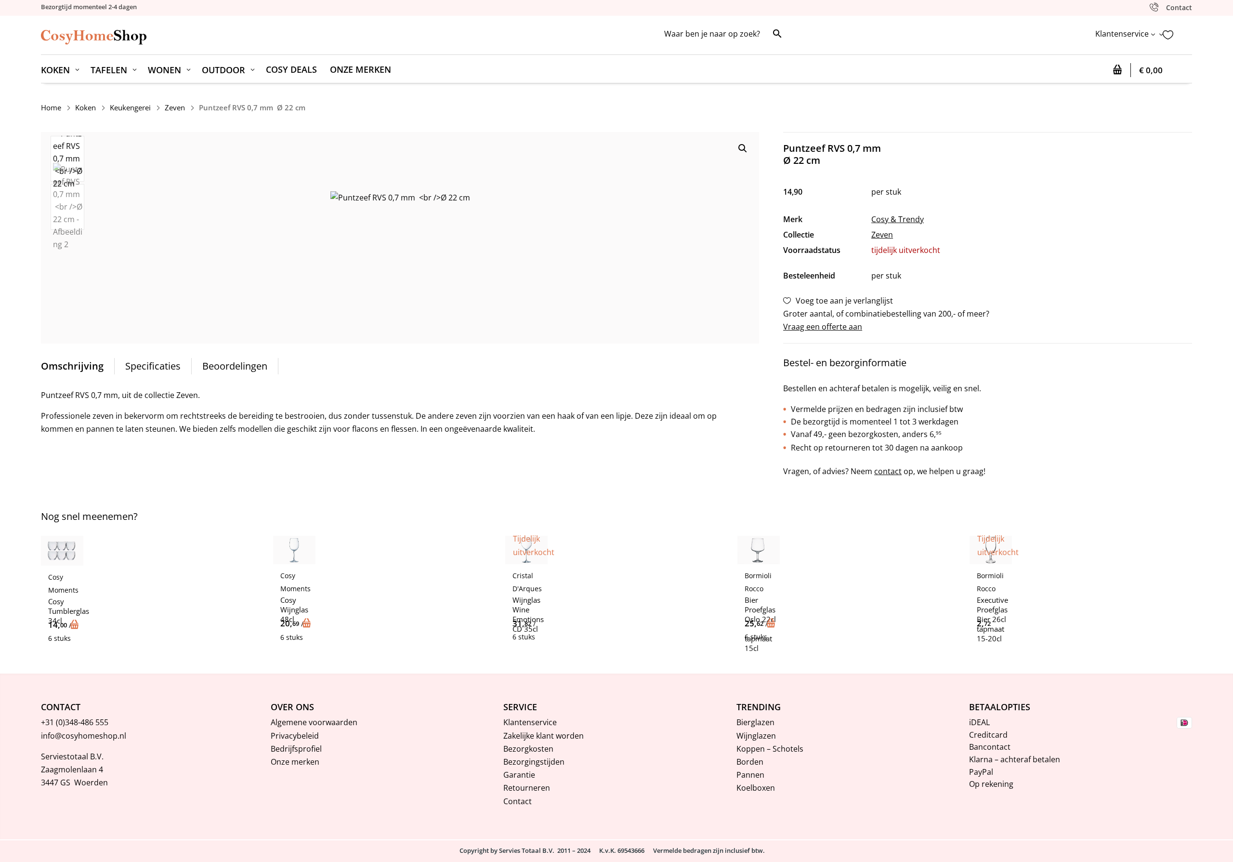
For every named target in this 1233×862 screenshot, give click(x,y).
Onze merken (295, 761)
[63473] (772, 623)
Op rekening (991, 784)
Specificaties (153, 365)
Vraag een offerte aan (822, 326)
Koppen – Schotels (769, 748)
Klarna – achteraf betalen (1014, 759)
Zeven (175, 107)
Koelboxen (755, 787)
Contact (517, 801)
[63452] (307, 623)
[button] (742, 148)
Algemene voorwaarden (314, 722)
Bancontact (989, 747)
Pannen (750, 774)
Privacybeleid (295, 735)
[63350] (75, 625)
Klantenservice (530, 722)
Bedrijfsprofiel (296, 748)
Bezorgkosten (528, 748)
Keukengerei (130, 107)
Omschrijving (72, 365)
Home (51, 107)
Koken (85, 107)
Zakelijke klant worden (543, 735)
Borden (749, 761)
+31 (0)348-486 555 (74, 722)
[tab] (72, 366)
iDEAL (979, 722)
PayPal (981, 772)
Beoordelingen (234, 365)
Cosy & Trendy (897, 219)
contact (888, 471)
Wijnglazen (756, 735)
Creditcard (988, 734)
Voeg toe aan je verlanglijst (844, 300)
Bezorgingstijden (533, 761)
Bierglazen (755, 722)
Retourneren (526, 787)
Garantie (519, 774)
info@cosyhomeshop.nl (83, 735)
